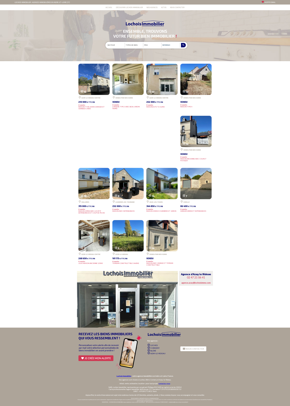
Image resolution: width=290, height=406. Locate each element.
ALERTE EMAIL (268, 2)
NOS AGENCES (152, 7)
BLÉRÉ (151, 351)
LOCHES (152, 345)
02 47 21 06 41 (196, 277)
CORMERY (153, 348)
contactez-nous (164, 383)
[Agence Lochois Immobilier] (145, 18)
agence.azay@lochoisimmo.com (196, 283)
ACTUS (163, 7)
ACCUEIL (109, 7)
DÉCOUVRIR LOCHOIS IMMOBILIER (129, 7)
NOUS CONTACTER (177, 7)
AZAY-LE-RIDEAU (156, 353)
